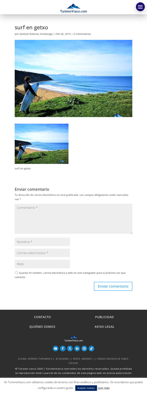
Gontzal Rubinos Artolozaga (36, 34)
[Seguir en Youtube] (55, 348)
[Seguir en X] (70, 348)
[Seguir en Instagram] (84, 348)
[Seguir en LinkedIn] (77, 348)
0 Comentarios (82, 34)
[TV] (140, 6)
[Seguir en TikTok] (91, 348)
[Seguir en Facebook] (63, 348)
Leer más (104, 388)
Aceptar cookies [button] (86, 388)
